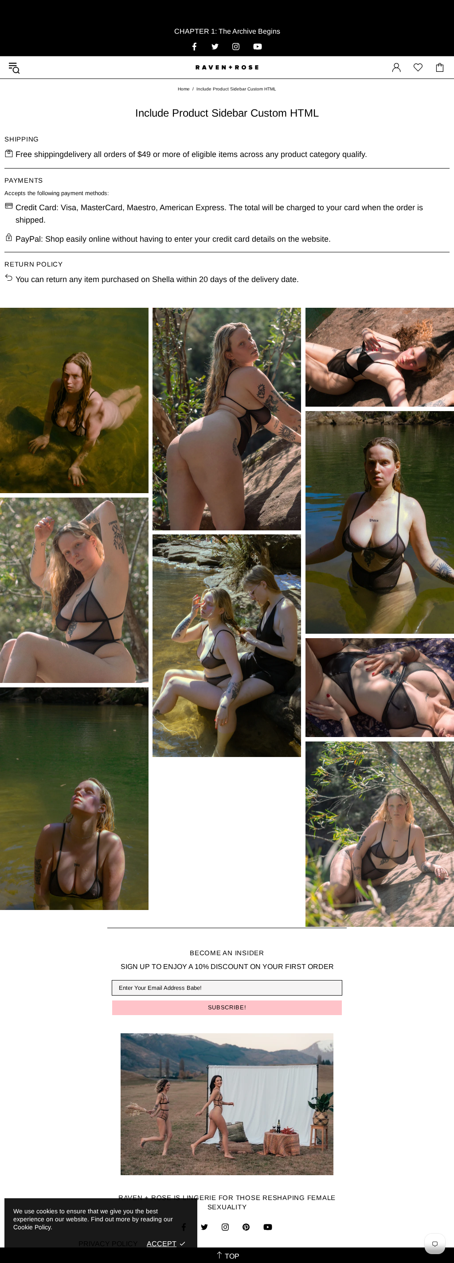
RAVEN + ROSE (227, 67)
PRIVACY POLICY (108, 1243)
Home (184, 88)
